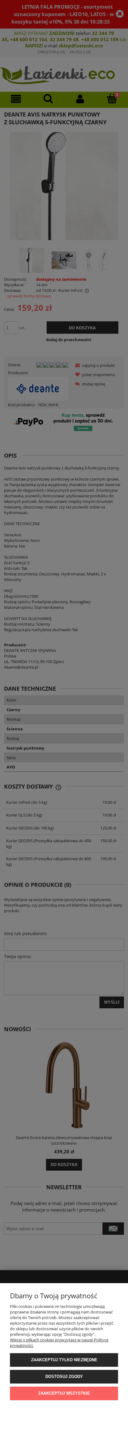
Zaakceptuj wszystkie (64, 1393)
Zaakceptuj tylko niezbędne (64, 1359)
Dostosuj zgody (64, 1376)
